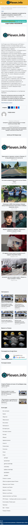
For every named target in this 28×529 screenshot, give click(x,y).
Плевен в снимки (7, 478)
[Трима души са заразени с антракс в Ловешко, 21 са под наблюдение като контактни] (14, 146)
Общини (4, 437)
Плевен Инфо (11, 16)
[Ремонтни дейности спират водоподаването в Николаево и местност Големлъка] (23, 393)
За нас (1, 521)
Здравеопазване (6, 440)
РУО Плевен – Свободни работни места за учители (14, 499)
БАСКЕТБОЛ (7, 460)
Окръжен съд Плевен (8, 487)
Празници (5, 504)
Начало (2, 7)
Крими (4, 414)
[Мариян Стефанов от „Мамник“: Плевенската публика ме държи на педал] (14, 219)
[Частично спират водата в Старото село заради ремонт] (7, 315)
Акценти (5, 443)
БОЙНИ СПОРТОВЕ (8, 469)
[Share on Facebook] (12, 107)
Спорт (4, 455)
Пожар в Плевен (6, 510)
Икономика (5, 422)
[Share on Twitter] (14, 107)
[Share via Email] (18, 107)
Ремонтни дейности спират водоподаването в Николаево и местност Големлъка (8, 393)
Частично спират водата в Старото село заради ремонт (7, 321)
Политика (5, 449)
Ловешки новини (8, 102)
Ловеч (2, 102)
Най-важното (6, 425)
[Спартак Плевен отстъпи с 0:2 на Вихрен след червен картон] (14, 374)
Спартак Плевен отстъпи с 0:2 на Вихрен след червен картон (13, 384)
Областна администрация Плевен (10, 481)
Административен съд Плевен (10, 496)
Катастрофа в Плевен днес (9, 502)
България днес (6, 428)
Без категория (6, 411)
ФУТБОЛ (6, 458)
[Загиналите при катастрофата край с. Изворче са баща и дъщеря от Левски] (14, 266)
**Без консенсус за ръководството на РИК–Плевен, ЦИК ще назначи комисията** (9, 401)
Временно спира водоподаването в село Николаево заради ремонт (20, 321)
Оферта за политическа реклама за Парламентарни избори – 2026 (14, 523)
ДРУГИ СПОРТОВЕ (8, 463)
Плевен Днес (6, 446)
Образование (6, 419)
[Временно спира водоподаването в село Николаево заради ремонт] (21, 315)
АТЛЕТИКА (6, 466)
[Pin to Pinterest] (16, 107)
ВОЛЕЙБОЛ (6, 472)
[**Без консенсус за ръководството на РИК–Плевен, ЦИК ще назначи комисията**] (23, 401)
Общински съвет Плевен (8, 484)
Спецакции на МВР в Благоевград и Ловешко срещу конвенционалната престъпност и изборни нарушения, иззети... (14, 206)
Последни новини (7, 431)
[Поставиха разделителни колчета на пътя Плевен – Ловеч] (14, 170)
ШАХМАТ (6, 475)
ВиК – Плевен (6, 507)
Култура (4, 434)
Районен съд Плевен (7, 493)
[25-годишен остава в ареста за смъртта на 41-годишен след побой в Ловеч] (14, 243)
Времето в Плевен (7, 490)
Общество (5, 416)
